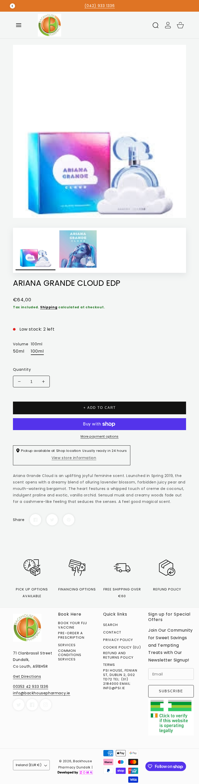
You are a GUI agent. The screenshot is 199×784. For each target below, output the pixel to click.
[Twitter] (52, 519)
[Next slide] (186, 6)
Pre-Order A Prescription (71, 635)
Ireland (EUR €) (28, 764)
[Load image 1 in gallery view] (35, 250)
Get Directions (27, 676)
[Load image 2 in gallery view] (78, 250)
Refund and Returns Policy (118, 655)
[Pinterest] (68, 519)
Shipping (49, 307)
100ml (37, 351)
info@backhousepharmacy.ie (41, 693)
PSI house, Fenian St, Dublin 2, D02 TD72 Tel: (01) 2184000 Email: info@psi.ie (120, 679)
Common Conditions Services (69, 655)
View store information (74, 457)
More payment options (100, 436)
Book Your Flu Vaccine (72, 625)
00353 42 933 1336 (30, 686)
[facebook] (32, 704)
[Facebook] (35, 519)
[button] (18, 25)
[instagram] (45, 704)
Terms (109, 665)
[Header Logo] (93, 25)
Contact (112, 632)
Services (67, 645)
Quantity (22, 369)
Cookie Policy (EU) (122, 647)
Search (110, 625)
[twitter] (18, 704)
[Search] (155, 25)
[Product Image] (99, 131)
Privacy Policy (118, 640)
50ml (18, 351)
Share (19, 519)
